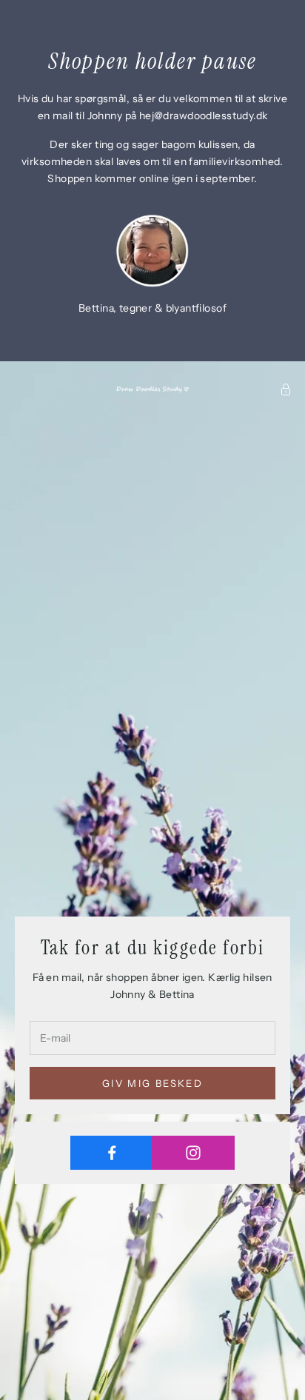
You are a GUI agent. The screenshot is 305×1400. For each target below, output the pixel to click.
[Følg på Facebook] (111, 1152)
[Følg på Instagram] (192, 1152)
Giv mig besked (152, 1083)
